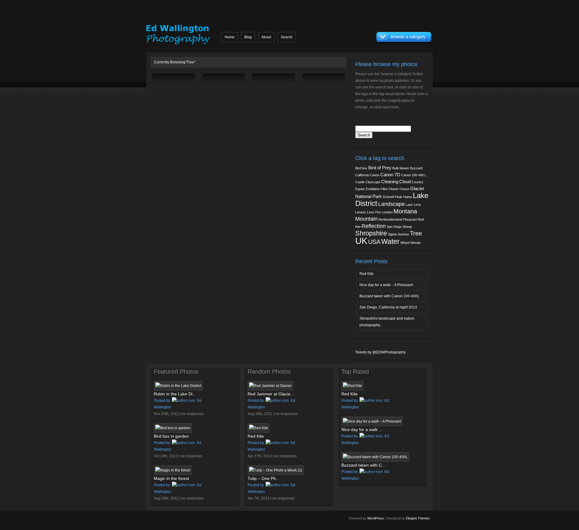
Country (417, 182)
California (362, 175)
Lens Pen (374, 212)
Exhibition (373, 189)
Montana (405, 211)
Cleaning (389, 181)
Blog (248, 37)
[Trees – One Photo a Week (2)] (215, 98)
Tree (416, 233)
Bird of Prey (379, 167)
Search (287, 37)
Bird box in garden (171, 436)
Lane (409, 204)
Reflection (374, 226)
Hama (407, 197)
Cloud (405, 181)
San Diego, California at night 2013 (388, 307)
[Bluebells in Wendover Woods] (265, 98)
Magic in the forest (171, 478)
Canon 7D (390, 174)
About (266, 37)
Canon (374, 175)
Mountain (366, 219)
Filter (384, 189)
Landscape (391, 204)
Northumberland (390, 219)
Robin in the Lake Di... (175, 393)
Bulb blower (400, 168)
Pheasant (410, 219)
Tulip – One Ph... (264, 478)
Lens (417, 204)
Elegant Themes (418, 518)
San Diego (394, 226)
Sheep (407, 226)
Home (230, 37)
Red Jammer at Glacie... (271, 393)
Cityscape (372, 182)
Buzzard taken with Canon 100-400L (389, 296)
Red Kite (366, 274)
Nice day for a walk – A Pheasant (386, 285)
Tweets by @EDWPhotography (380, 352)
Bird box (361, 168)
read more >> (182, 111)
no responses (193, 414)
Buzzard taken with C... (363, 465)
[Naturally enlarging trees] (165, 98)
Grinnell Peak (392, 197)
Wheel (405, 242)
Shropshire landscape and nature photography (386, 321)
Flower (394, 189)
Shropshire (371, 233)
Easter (360, 189)
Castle (360, 182)
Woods (415, 242)
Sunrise (403, 234)
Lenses (360, 212)
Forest (404, 189)
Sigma (392, 234)
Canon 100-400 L (413, 175)
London (387, 212)
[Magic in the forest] (315, 98)
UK (361, 241)
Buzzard (416, 168)
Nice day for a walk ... (361, 429)
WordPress (375, 518)
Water (390, 241)
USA (374, 241)
